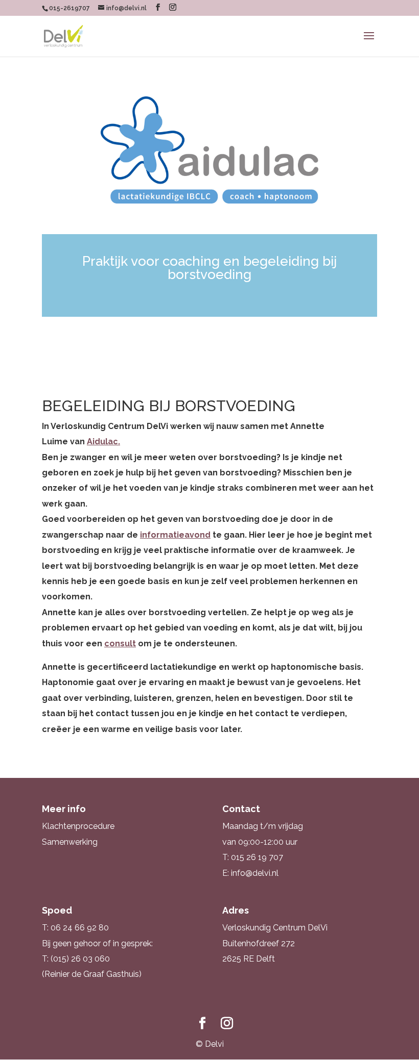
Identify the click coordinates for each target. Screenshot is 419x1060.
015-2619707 (69, 8)
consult (120, 643)
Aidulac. (103, 441)
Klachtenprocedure (78, 826)
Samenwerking (70, 842)
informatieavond (175, 535)
